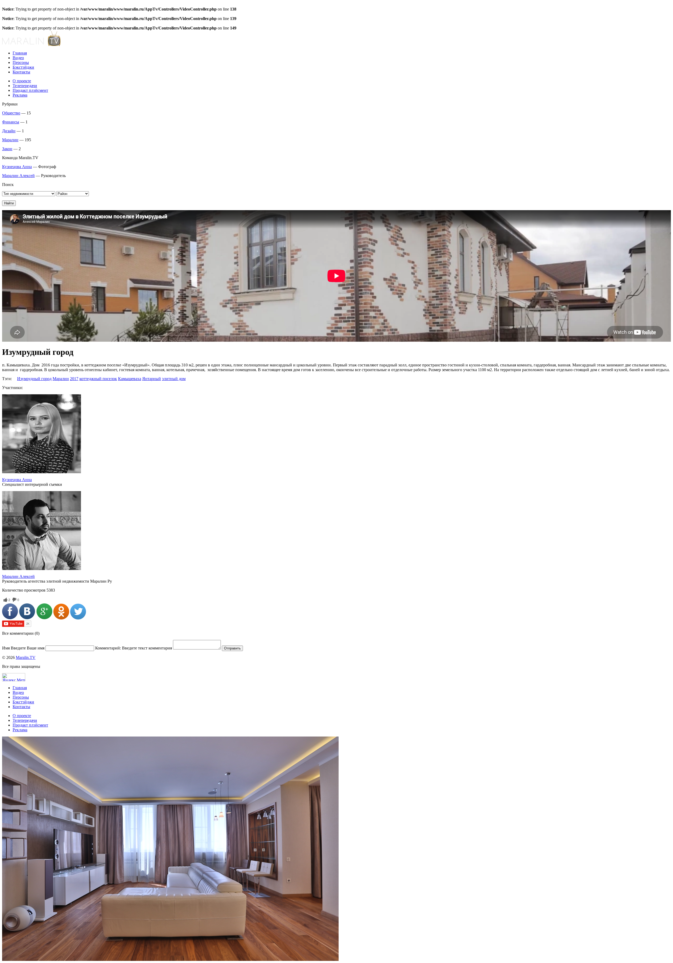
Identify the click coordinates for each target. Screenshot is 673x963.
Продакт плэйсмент (30, 90)
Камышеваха (129, 378)
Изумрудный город (34, 378)
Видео (18, 58)
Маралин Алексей (18, 175)
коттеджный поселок (98, 378)
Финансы (10, 122)
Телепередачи (25, 85)
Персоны (21, 62)
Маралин (10, 140)
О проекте (22, 81)
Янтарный (151, 378)
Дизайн (9, 131)
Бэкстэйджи (23, 67)
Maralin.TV (25, 657)
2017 (74, 378)
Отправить (232, 648)
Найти (9, 203)
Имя (23, 648)
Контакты (21, 72)
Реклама (20, 95)
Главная (20, 53)
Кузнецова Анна (17, 166)
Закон (7, 149)
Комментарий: (133, 648)
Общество (11, 113)
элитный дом (174, 378)
